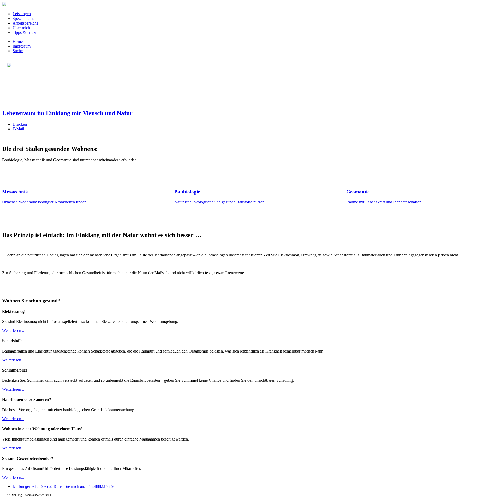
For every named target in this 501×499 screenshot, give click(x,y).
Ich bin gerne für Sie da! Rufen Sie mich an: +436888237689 (63, 486)
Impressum (22, 46)
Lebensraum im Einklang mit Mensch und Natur (67, 113)
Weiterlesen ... (13, 330)
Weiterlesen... (13, 418)
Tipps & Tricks (25, 32)
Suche (18, 51)
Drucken (20, 124)
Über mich (21, 28)
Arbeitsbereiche (25, 23)
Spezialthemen (25, 18)
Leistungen (22, 13)
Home (18, 41)
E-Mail (18, 129)
